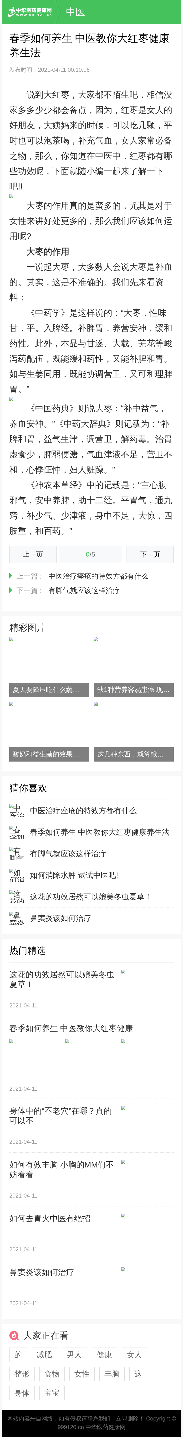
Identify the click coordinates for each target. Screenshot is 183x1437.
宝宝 (52, 1393)
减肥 (44, 1354)
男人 (74, 1354)
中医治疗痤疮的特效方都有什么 (98, 576)
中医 (75, 12)
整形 (22, 1374)
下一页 (150, 554)
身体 (22, 1393)
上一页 (33, 554)
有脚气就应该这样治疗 (84, 590)
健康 (104, 1354)
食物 (52, 1374)
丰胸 (112, 1374)
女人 (134, 1354)
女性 (82, 1374)
